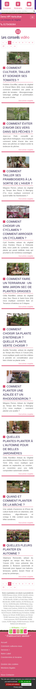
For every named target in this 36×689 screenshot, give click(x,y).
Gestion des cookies (9, 664)
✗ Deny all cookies (12, 684)
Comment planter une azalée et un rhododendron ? (17, 392)
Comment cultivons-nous (11, 646)
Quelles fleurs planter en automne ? (17, 549)
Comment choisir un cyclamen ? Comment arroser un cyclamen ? (18, 230)
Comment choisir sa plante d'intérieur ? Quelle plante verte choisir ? (17, 337)
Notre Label (6, 654)
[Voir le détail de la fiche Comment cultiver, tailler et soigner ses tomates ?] (18, 58)
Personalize (26, 684)
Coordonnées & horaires (11, 657)
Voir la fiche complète (26, 101)
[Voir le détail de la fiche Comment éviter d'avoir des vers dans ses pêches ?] (18, 113)
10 (3, 46)
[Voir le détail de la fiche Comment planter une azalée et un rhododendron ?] (18, 376)
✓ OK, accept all (24, 681)
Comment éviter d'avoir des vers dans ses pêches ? (18, 127)
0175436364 (9, 24)
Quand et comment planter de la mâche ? (17, 500)
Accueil (4, 642)
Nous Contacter (7, 675)
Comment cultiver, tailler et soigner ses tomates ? (16, 74)
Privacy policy (18, 687)
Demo (11, 18)
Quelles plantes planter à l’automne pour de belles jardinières (18, 445)
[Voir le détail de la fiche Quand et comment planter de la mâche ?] (18, 487)
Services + (5, 650)
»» (15, 46)
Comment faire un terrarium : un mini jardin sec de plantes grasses (17, 285)
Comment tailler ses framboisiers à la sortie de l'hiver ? (17, 177)
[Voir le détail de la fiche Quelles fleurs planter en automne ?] (18, 535)
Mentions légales (8, 668)
